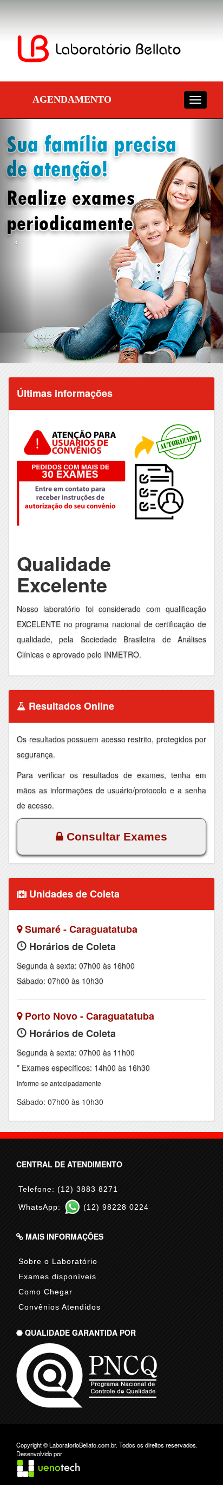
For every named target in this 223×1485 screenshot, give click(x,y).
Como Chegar (45, 1291)
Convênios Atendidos (59, 1307)
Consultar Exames (115, 836)
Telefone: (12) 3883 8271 (68, 1189)
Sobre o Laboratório (57, 1261)
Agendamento (72, 99)
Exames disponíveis (57, 1276)
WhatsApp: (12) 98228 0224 (83, 1207)
